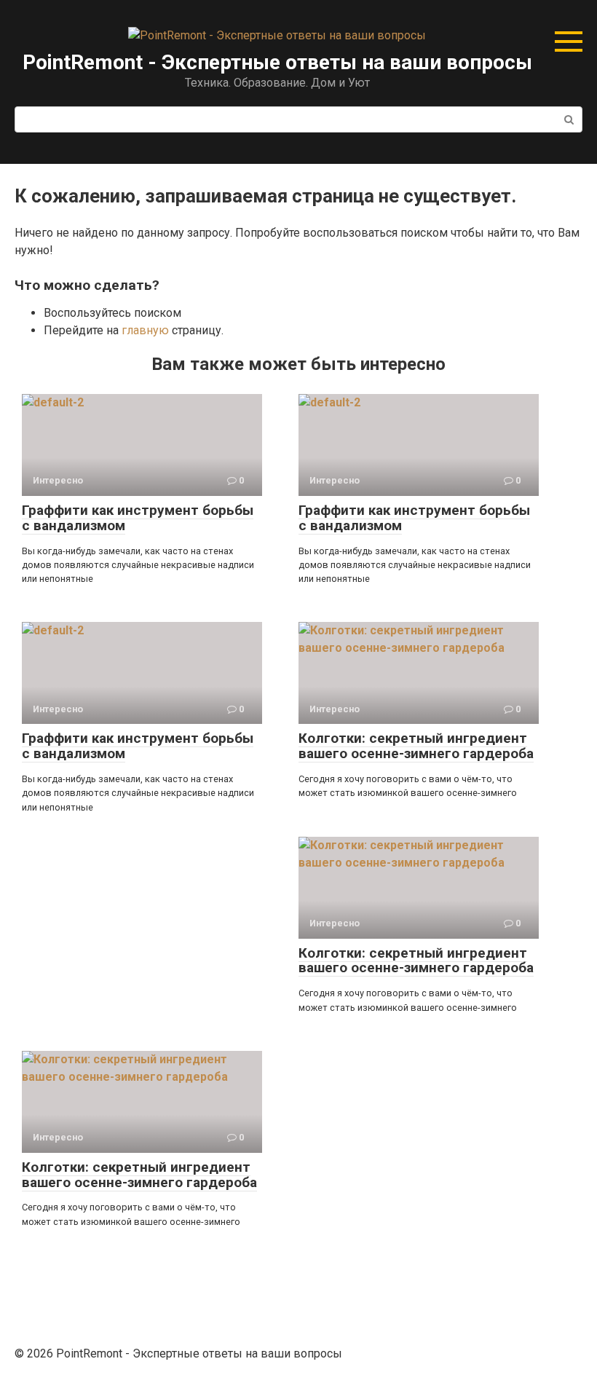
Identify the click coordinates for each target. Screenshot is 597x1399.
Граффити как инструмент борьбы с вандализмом (137, 518)
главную (145, 330)
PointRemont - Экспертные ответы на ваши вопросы (277, 62)
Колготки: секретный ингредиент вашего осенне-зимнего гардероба (416, 746)
